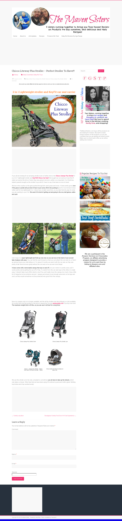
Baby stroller (29, 79)
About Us (23, 36)
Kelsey (16, 75)
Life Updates (32, 36)
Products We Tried (53, 36)
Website (14, 472)
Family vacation (18, 416)
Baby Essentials (28, 75)
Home (15, 36)
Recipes (41, 36)
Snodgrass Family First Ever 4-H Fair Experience (60, 416)
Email (14, 464)
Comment (15, 429)
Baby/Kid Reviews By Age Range (72, 36)
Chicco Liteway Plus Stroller (38, 79)
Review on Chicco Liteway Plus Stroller (54, 79)
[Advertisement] (61, 51)
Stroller (65, 79)
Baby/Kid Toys (38, 75)
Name (14, 454)
